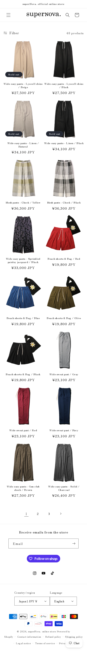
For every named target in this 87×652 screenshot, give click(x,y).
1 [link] (26, 514)
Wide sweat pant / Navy (63, 430)
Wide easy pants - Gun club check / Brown (23, 488)
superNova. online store (42, 631)
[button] (8, 15)
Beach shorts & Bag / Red (64, 258)
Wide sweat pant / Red (23, 430)
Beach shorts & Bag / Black (23, 374)
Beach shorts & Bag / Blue (23, 318)
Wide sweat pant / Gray (63, 374)
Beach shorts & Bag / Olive (64, 318)
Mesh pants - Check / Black (64, 202)
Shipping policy (74, 636)
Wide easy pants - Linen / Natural (23, 144)
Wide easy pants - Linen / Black (64, 143)
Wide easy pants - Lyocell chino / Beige (23, 85)
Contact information (29, 636)
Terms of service (45, 643)
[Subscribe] (73, 543)
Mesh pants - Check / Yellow (23, 202)
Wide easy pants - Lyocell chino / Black (63, 85)
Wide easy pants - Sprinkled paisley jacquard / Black (23, 260)
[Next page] (60, 513)
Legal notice (23, 643)
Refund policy (53, 636)
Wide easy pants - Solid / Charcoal (64, 488)
